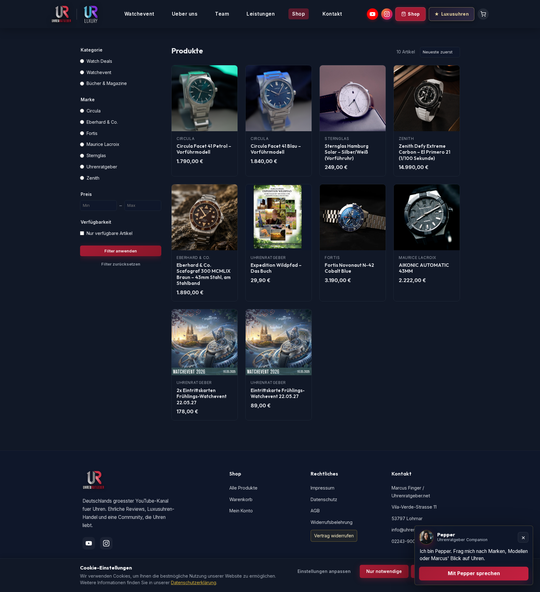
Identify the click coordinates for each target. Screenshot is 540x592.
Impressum (322, 487)
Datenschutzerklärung (193, 582)
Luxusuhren (455, 14)
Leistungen (261, 14)
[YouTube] (372, 14)
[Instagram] (386, 14)
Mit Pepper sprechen (474, 573)
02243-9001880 (408, 541)
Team (222, 14)
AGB (315, 510)
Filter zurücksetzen (120, 263)
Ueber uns (185, 14)
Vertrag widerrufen (334, 535)
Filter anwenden (120, 250)
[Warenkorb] (483, 14)
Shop (298, 14)
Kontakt (332, 14)
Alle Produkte (243, 487)
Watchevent (139, 14)
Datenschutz (324, 499)
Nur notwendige (384, 571)
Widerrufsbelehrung (331, 522)
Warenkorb (240, 499)
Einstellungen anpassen (324, 571)
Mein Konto (241, 510)
